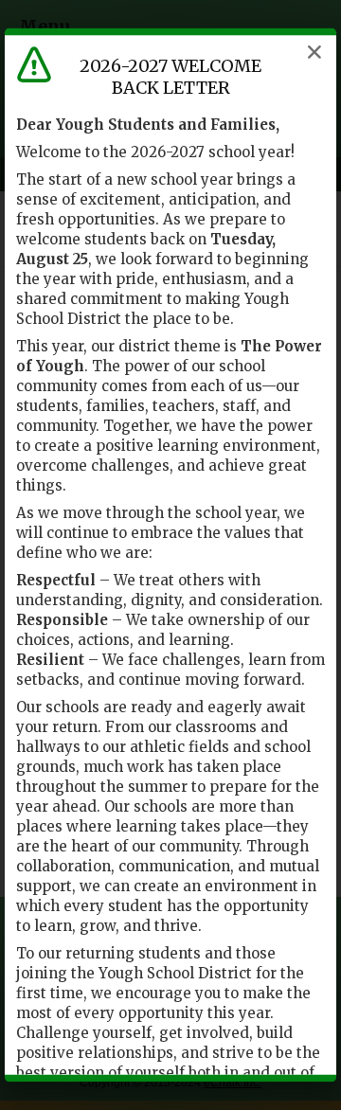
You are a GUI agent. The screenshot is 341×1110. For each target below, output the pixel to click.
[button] (314, 52)
